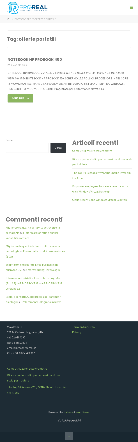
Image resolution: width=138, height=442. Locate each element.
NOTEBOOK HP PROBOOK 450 (35, 59)
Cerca (9, 140)
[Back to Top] (69, 436)
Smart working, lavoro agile (43, 270)
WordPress (82, 412)
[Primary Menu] (131, 7)
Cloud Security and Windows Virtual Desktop (99, 200)
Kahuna (68, 412)
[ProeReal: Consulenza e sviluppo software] (27, 7)
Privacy (76, 332)
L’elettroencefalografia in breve (41, 302)
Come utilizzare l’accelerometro (92, 151)
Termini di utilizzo (83, 327)
